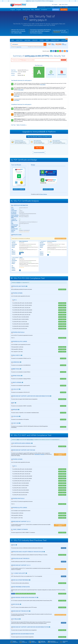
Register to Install (48, 189)
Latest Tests (19, 40)
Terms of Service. (43, 194)
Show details (42, 84)
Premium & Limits (55, 40)
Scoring (42, 40)
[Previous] (3, 1)
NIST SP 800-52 (30, 439)
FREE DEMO (39, 147)
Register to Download (18, 189)
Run (45, 44)
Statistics (64, 40)
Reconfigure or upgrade (39, 454)
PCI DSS (18, 282)
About (47, 40)
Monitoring (27, 40)
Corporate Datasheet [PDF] (39, 152)
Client (63, 4)
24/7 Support (54, 4)
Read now (51, 0)
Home (12, 40)
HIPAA (18, 439)
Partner (66, 4)
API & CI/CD (35, 40)
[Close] (69, 1)
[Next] (75, 1)
